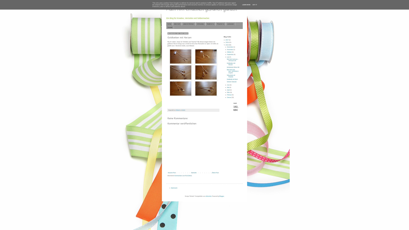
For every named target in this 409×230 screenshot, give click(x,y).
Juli (228, 57)
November (230, 49)
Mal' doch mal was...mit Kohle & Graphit (232, 71)
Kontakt (170, 27)
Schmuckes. (200, 24)
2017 (227, 40)
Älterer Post (215, 172)
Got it (255, 5)
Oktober (229, 52)
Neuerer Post (172, 172)
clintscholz (208, 196)
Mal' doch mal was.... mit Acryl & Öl (233, 59)
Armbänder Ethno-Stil (233, 67)
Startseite (194, 172)
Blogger (221, 196)
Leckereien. (230, 24)
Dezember (230, 47)
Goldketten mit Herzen (231, 64)
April (228, 90)
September (230, 54)
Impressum (174, 188)
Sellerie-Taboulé (231, 82)
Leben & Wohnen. (188, 24)
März (228, 92)
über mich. (177, 24)
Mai (228, 87)
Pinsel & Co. (220, 24)
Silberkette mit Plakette (231, 76)
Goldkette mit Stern (232, 79)
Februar (229, 95)
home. (169, 24)
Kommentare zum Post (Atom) (183, 175)
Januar (229, 97)
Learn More (246, 5)
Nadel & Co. (210, 24)
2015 (227, 45)
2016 (227, 42)
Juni (228, 85)
